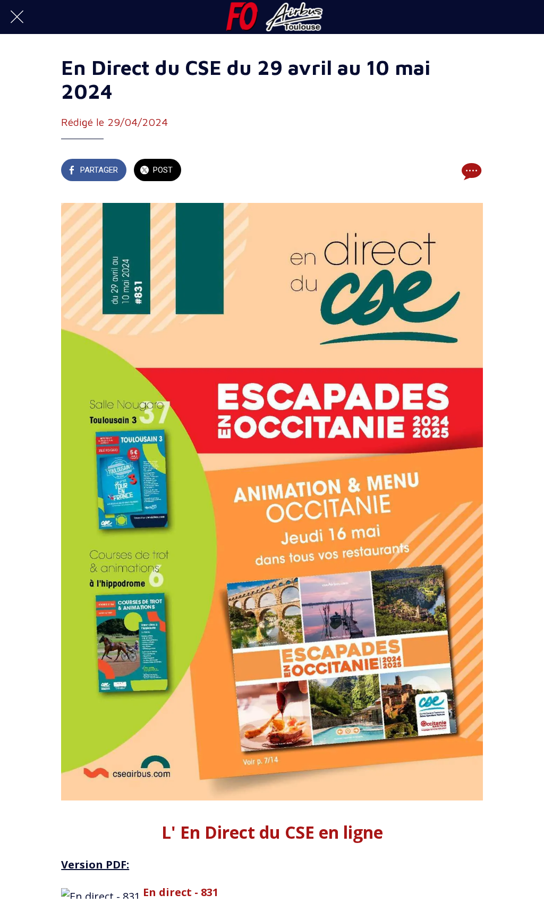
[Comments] (470, 171)
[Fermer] (17, 17)
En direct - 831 (180, 892)
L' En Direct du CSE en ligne (272, 832)
